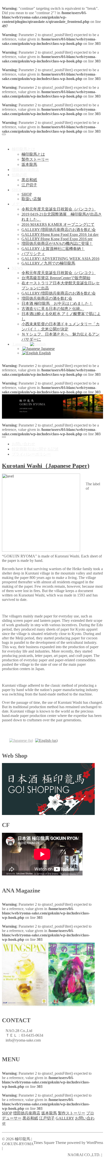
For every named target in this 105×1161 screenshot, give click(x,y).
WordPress (94, 1143)
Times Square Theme (49, 1143)
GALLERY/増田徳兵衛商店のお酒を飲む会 (58, 230)
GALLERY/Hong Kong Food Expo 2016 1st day (60, 234)
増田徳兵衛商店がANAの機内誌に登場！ (57, 243)
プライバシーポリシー (31, 454)
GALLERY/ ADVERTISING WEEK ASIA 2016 (60, 259)
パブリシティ (33, 254)
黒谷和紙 (29, 180)
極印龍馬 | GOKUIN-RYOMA (44, 139)
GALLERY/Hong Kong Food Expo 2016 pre (57, 239)
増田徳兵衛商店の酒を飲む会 (46, 298)
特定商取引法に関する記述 (35, 449)
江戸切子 (29, 185)
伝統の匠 (19, 175)
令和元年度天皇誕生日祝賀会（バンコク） (58, 209)
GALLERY (65, 1118)
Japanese (47, 349)
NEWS (17, 268)
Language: (21, 344)
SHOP (17, 190)
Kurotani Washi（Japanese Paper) (45, 466)
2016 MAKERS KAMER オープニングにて (57, 224)
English (44, 353)
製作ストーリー (35, 159)
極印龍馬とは (23, 149)
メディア (19, 204)
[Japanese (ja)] (21, 740)
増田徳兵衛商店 (25, 170)
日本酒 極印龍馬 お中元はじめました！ (57, 303)
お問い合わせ (23, 444)
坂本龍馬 (29, 164)
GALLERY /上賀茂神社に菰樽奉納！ (53, 249)
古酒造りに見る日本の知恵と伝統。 (52, 309)
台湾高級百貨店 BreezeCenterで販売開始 (55, 278)
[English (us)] (46, 740)
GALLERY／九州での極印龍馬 (48, 263)
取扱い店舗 (31, 199)
